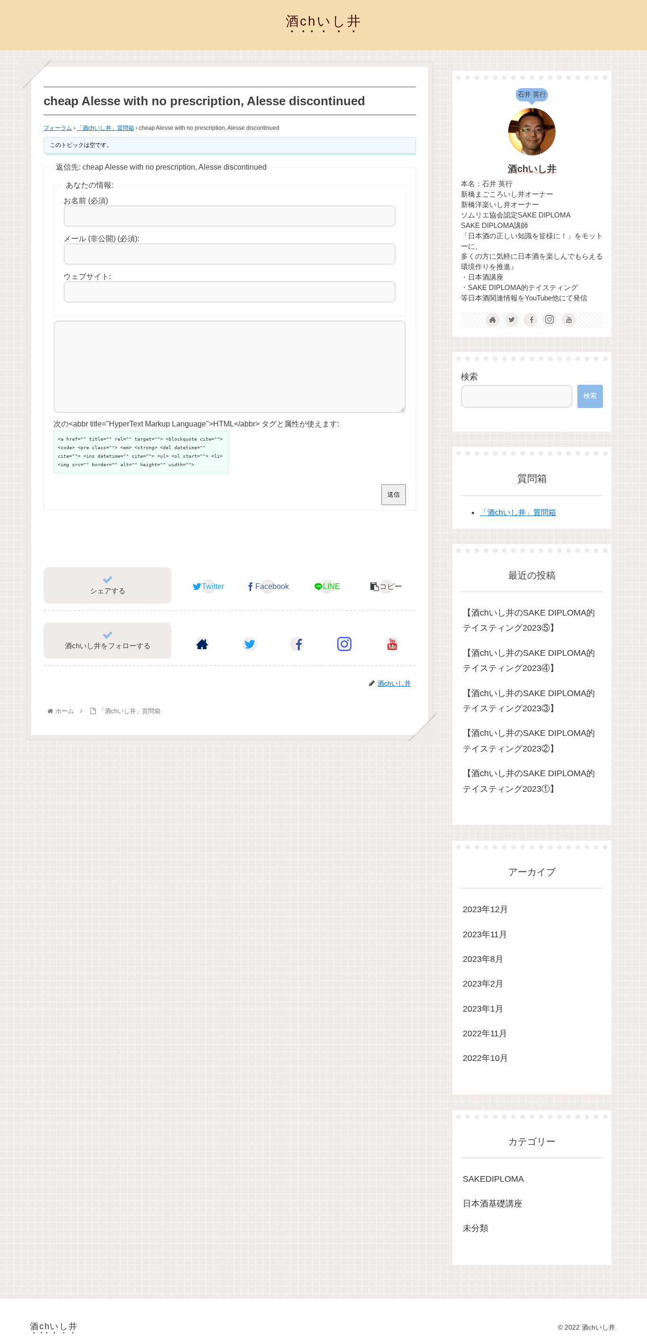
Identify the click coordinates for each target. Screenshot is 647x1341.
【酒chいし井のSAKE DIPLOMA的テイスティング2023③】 (529, 701)
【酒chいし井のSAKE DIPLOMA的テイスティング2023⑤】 (529, 620)
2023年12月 (485, 909)
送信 (393, 494)
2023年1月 (483, 1008)
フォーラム (58, 128)
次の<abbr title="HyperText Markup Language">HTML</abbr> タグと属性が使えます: (196, 424)
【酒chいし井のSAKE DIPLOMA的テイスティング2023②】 (529, 740)
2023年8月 (483, 959)
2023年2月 (483, 983)
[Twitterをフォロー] (249, 643)
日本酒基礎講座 (492, 1203)
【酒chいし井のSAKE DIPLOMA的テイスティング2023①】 (529, 781)
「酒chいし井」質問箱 (105, 128)
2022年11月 (485, 1033)
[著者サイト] (202, 643)
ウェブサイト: (87, 276)
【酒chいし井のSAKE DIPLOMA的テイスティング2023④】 (529, 660)
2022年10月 (485, 1058)
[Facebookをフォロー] (297, 643)
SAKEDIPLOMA (493, 1178)
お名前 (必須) (85, 201)
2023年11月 (485, 934)
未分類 (475, 1228)
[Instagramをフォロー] (344, 643)
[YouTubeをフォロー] (392, 643)
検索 (469, 376)
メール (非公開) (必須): (101, 239)
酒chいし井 (532, 168)
